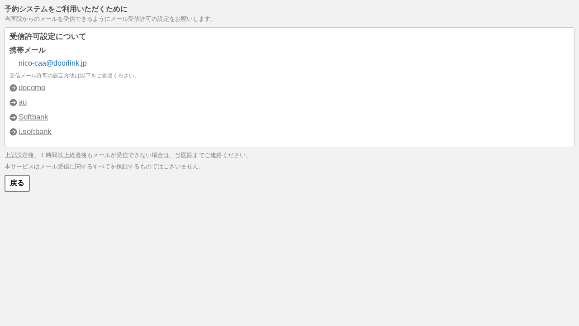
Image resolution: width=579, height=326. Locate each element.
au (23, 102)
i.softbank (35, 131)
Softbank (33, 117)
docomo (32, 87)
